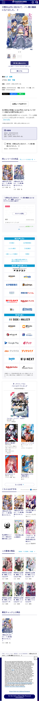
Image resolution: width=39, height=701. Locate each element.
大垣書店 (11, 243)
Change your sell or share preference (15, 686)
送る (22, 93)
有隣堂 (27, 254)
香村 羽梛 (11, 80)
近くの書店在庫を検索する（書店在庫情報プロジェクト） (19, 260)
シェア (14, 93)
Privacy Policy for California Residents (19, 691)
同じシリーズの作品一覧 (26, 159)
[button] (33, 57)
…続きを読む (6, 119)
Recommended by (25, 489)
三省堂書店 (27, 248)
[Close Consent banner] (35, 658)
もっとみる (18, 484)
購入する (19, 71)
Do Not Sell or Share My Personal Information (20, 683)
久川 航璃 (8, 77)
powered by (22, 226)
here (13, 669)
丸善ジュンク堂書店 (12, 254)
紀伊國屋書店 (27, 243)
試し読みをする (21, 63)
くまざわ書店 (12, 248)
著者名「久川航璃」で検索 (26, 551)
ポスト (6, 93)
